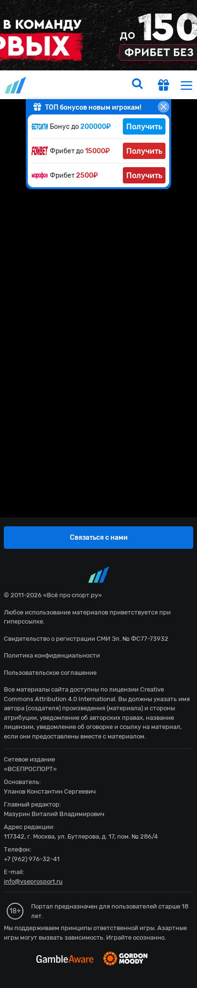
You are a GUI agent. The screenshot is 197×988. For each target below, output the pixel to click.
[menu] (186, 85)
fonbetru (98, 494)
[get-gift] (163, 86)
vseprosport (16, 85)
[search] (137, 85)
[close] (163, 107)
